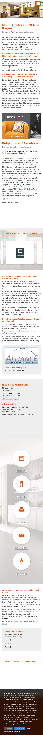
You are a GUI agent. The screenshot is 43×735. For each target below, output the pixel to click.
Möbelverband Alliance (13, 370)
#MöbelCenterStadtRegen (12, 191)
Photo (8, 199)
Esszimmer (33, 82)
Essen (21, 496)
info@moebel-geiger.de (10, 399)
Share (16, 202)
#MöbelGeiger (18, 189)
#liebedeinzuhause (9, 193)
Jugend (21, 573)
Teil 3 (7, 647)
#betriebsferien (14, 187)
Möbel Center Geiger (14, 152)
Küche (4, 89)
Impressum (16, 731)
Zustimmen (19, 728)
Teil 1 (7, 640)
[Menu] (38, 3)
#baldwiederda (7, 189)
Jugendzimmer (29, 84)
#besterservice (21, 193)
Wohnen (21, 522)
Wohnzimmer (16, 82)
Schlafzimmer (11, 84)
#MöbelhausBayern (31, 189)
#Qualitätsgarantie (27, 196)
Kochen (21, 471)
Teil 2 (7, 644)
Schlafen (21, 548)
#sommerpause (26, 187)
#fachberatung (33, 193)
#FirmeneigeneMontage (11, 196)
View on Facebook (7, 202)
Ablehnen (8, 728)
